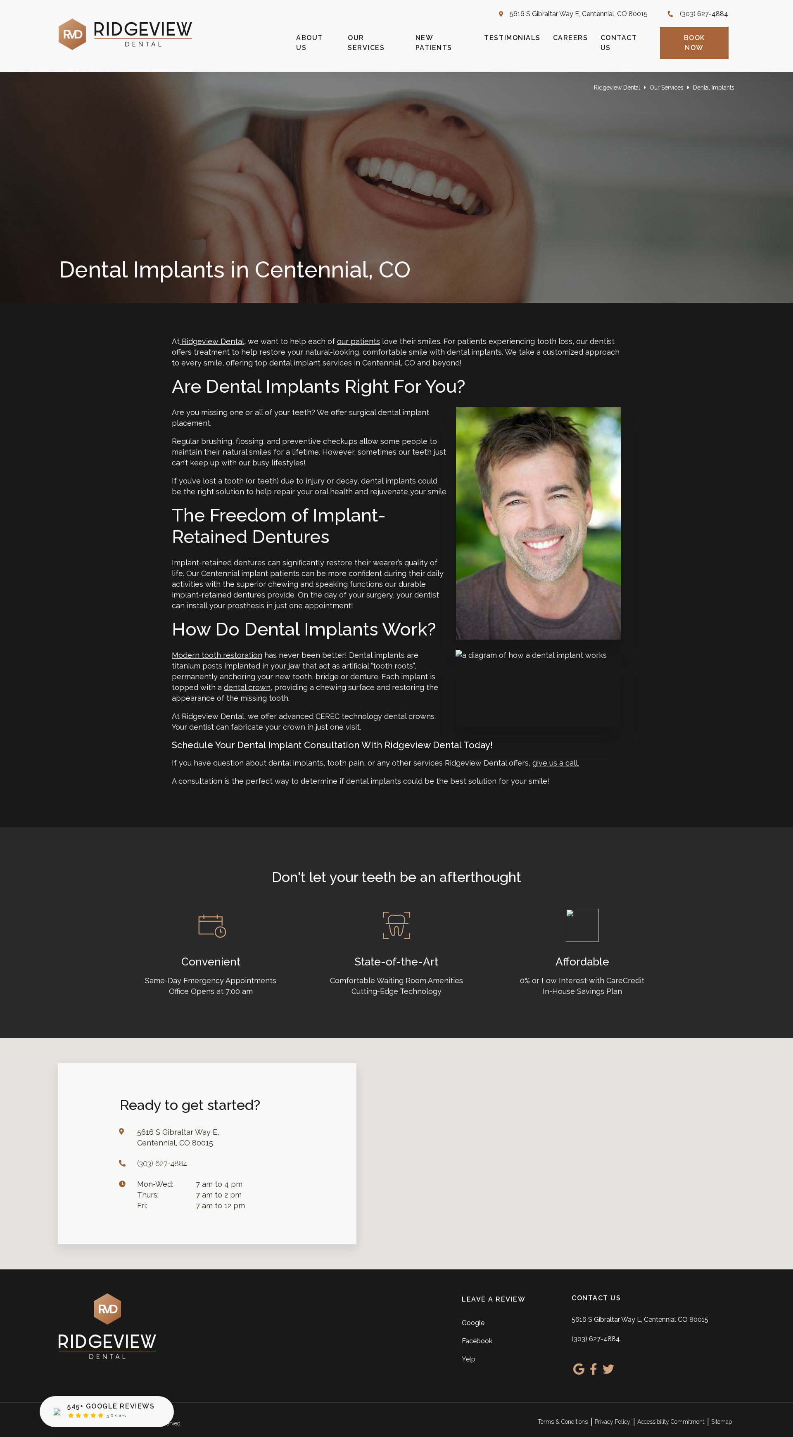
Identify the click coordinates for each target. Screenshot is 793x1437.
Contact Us (619, 43)
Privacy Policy (612, 1421)
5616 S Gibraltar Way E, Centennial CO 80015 (640, 1319)
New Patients (433, 43)
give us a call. (555, 763)
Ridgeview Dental (617, 87)
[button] (408, 1150)
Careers (570, 38)
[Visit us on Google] (578, 1369)
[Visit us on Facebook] (593, 1369)
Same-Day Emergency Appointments (210, 980)
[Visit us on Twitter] (608, 1369)
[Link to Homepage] (143, 1327)
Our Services (366, 43)
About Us (309, 43)
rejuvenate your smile (408, 491)
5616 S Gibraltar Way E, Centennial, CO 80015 (579, 14)
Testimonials (512, 38)
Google (473, 1323)
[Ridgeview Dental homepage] (125, 47)
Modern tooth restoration (217, 655)
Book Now (694, 43)
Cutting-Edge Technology (396, 991)
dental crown (247, 687)
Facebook (477, 1341)
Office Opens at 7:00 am (211, 991)
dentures (250, 562)
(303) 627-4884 (704, 14)
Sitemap (721, 1421)
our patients (358, 341)
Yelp (468, 1359)
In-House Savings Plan (582, 991)
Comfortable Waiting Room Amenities (396, 980)
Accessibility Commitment (670, 1421)
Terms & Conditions (563, 1421)
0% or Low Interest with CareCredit (582, 980)
